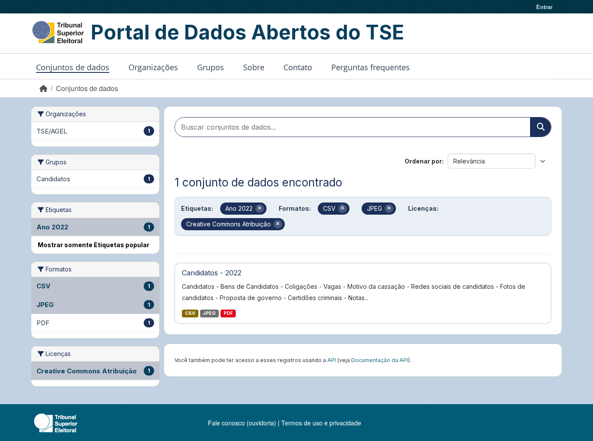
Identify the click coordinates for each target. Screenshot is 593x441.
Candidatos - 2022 (211, 272)
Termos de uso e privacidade (321, 422)
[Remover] (259, 208)
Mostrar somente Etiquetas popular (93, 244)
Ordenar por (423, 161)
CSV (190, 313)
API (331, 360)
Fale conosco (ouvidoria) (242, 422)
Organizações (153, 67)
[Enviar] (540, 127)
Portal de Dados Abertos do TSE (247, 32)
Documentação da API (379, 360)
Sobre (253, 67)
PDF (228, 313)
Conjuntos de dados (72, 67)
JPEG (209, 313)
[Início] (43, 88)
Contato (297, 67)
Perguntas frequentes (370, 67)
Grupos (210, 67)
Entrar (544, 7)
